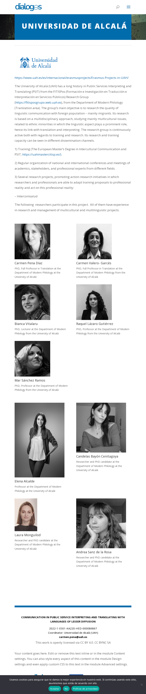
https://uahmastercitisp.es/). (42, 154)
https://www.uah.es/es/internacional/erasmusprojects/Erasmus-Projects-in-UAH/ (72, 78)
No (66, 688)
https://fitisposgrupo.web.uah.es (38, 102)
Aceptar (54, 688)
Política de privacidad (85, 688)
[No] (141, 684)
